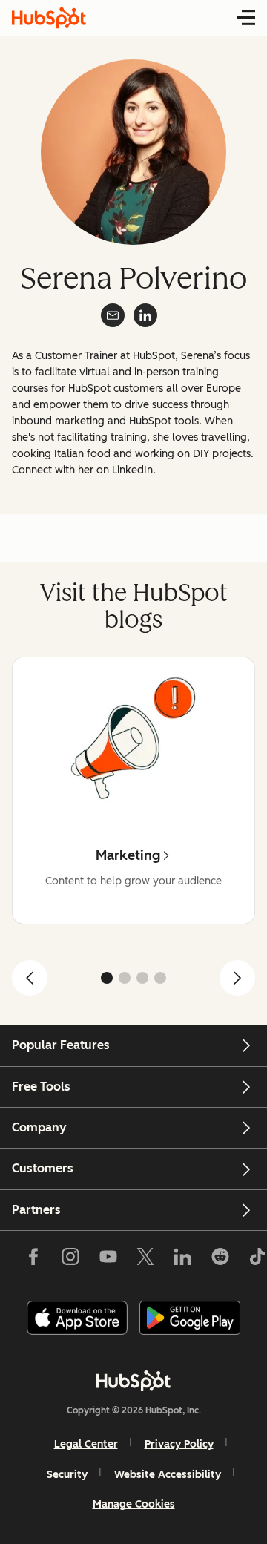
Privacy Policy (179, 1444)
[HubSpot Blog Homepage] (49, 18)
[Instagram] (70, 1260)
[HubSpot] (133, 1380)
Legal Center (86, 1444)
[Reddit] (220, 1260)
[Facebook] (33, 1260)
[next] (237, 978)
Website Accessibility (167, 1474)
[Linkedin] (182, 1260)
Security (67, 1474)
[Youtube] (107, 1260)
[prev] (29, 978)
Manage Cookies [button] (134, 1504)
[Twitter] (145, 1260)
